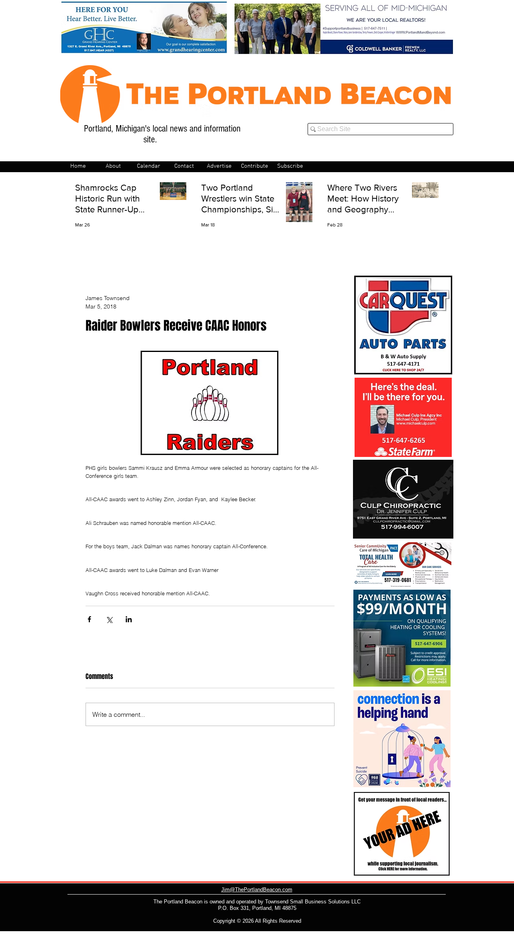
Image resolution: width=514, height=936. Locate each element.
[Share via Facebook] (89, 619)
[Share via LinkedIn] (129, 619)
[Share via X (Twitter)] (109, 619)
